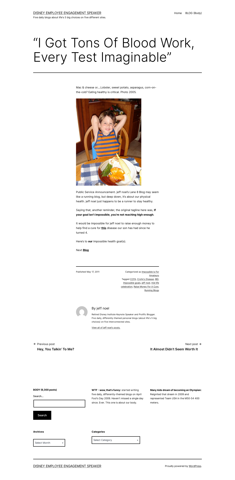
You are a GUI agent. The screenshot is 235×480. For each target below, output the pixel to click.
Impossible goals (131, 282)
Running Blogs (151, 290)
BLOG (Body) (193, 13)
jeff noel (146, 282)
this (103, 228)
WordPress (195, 466)
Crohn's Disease (145, 279)
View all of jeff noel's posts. (106, 327)
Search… (38, 396)
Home (178, 13)
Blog (86, 250)
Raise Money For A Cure (146, 286)
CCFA (133, 279)
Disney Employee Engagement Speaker (67, 13)
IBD (156, 279)
